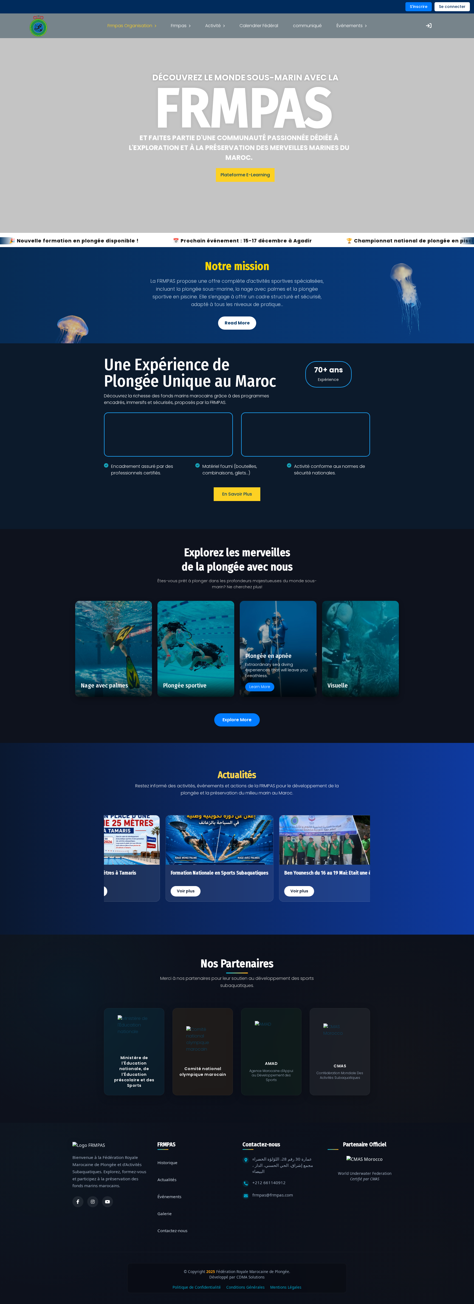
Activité (213, 25)
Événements (350, 25)
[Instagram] (92, 1201)
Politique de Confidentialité (197, 1287)
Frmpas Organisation (130, 25)
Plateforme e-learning (245, 175)
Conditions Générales (245, 1287)
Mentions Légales (285, 1287)
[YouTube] (107, 1201)
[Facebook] (77, 1201)
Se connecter (452, 6)
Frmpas (179, 25)
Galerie (164, 1213)
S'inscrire (418, 6)
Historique (167, 1162)
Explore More (237, 720)
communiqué (307, 25)
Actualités (166, 1179)
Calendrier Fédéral (258, 25)
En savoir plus (237, 494)
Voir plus (179, 891)
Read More (237, 323)
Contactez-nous (172, 1230)
